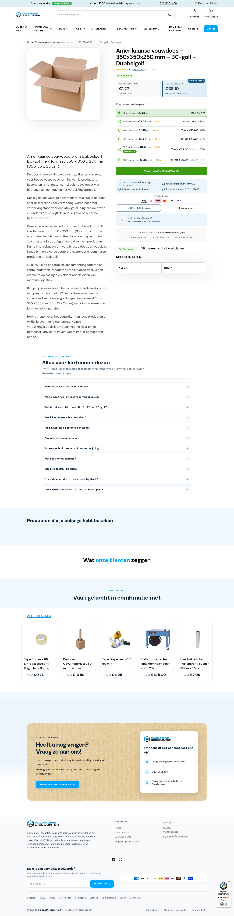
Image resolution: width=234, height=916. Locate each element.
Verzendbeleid (170, 831)
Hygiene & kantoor (175, 28)
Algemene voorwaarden (175, 910)
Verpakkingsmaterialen (127, 841)
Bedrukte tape (109, 897)
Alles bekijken (39, 616)
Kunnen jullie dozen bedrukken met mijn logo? (73, 448)
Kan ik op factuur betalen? (60, 468)
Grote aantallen (207, 3)
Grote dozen (65, 897)
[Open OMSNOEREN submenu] (109, 28)
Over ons (168, 822)
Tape (62, 28)
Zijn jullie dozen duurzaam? (61, 438)
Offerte (211, 28)
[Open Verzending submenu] (161, 28)
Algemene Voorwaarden (175, 836)
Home (30, 42)
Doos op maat (122, 832)
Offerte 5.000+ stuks (140, 208)
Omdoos (94, 897)
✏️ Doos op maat (184, 208)
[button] (161, 113)
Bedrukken (135, 897)
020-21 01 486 (168, 3)
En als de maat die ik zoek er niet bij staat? (71, 479)
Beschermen (125, 28)
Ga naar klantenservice (55, 784)
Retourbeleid (198, 910)
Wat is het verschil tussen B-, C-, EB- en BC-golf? (75, 407)
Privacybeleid (152, 910)
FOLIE (78, 28)
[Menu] (229, 882)
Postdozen (80, 897)
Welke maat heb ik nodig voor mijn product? (71, 397)
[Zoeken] (170, 14)
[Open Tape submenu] (67, 28)
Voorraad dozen (41, 28)
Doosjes (31, 897)
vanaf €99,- (61, 3)
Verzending (151, 28)
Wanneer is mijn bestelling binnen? (66, 386)
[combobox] (114, 14)
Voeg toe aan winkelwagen (161, 171)
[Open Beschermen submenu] (136, 28)
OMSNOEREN (99, 28)
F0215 (52, 897)
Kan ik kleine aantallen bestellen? (65, 417)
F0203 (42, 897)
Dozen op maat (22, 28)
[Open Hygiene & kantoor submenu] (186, 28)
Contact (193, 28)
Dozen (123, 897)
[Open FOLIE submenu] (84, 28)
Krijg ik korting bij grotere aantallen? (67, 427)
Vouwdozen (41, 42)
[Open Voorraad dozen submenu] (51, 28)
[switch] (223, 904)
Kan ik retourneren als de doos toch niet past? (73, 489)
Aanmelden (100, 883)
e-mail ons (154, 221)
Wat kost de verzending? (60, 458)
